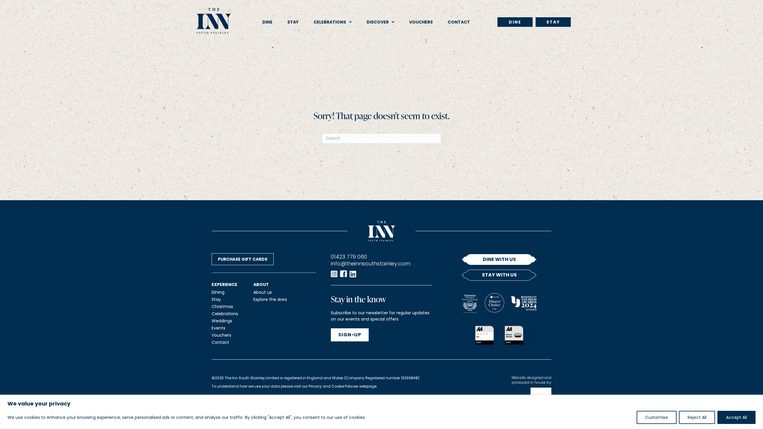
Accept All (736, 417)
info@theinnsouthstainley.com (370, 263)
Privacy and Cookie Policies (333, 386)
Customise (656, 417)
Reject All (697, 417)
